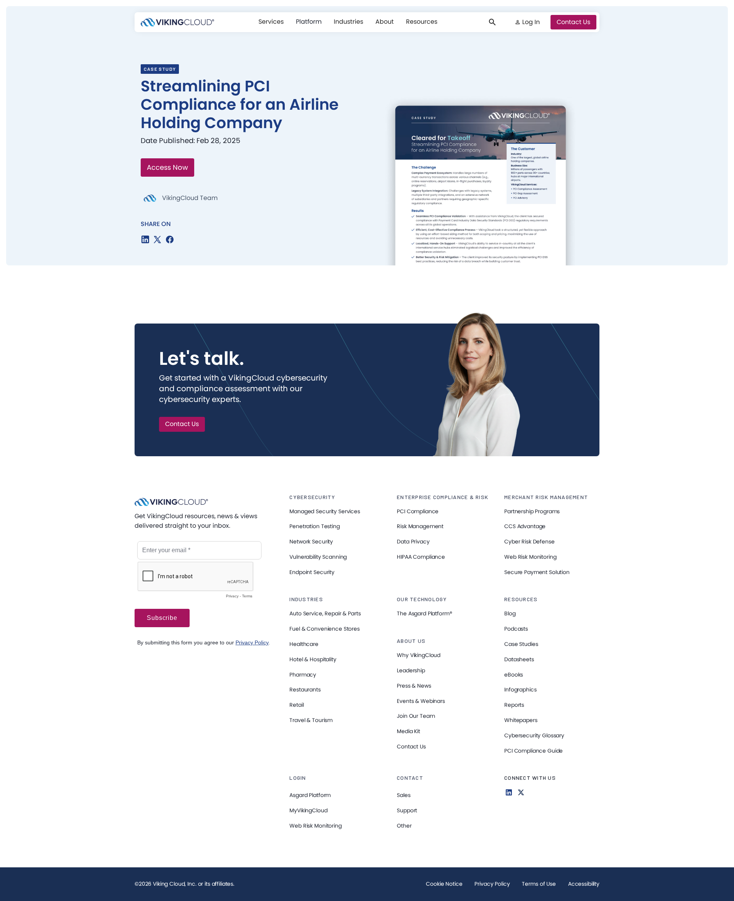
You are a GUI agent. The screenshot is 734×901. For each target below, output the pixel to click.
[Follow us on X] (521, 792)
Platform (309, 21)
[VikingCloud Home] (177, 22)
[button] (271, 21)
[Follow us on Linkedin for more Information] (508, 792)
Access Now (167, 167)
